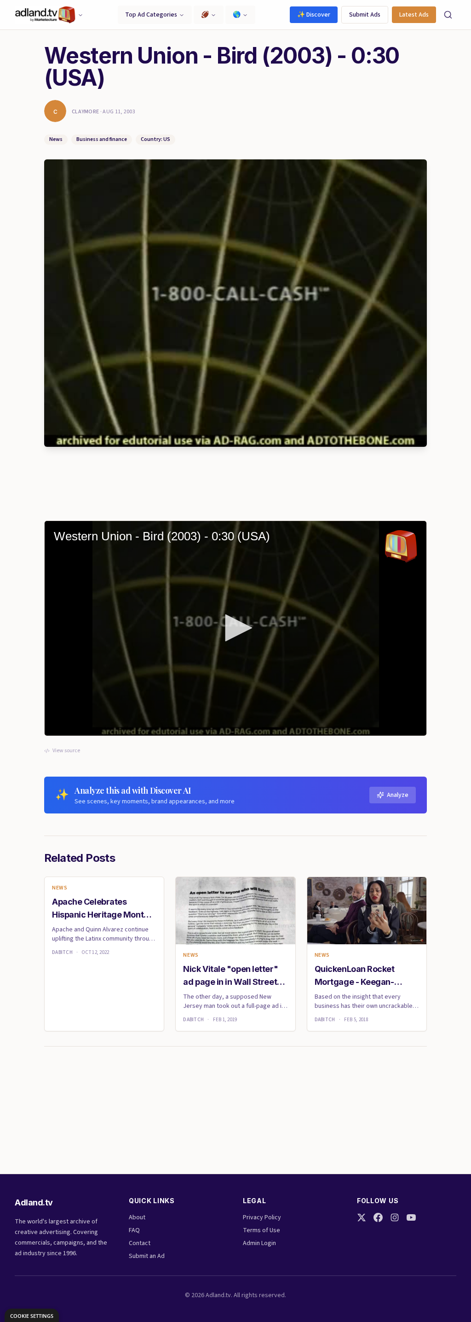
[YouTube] (411, 1217)
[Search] (448, 14)
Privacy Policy (262, 1217)
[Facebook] (378, 1217)
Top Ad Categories (151, 14)
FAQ (134, 1230)
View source (66, 751)
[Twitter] (361, 1217)
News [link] (59, 888)
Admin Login (259, 1243)
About (137, 1217)
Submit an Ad (147, 1256)
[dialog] (32, 1315)
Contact (139, 1243)
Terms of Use (261, 1230)
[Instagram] (394, 1217)
